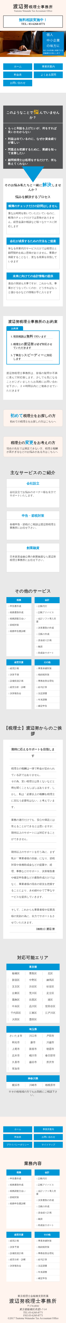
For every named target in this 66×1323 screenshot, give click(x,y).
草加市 (16, 1068)
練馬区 (50, 980)
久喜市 (16, 1062)
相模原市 (50, 1085)
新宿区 (16, 980)
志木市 (16, 1055)
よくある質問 (48, 74)
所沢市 (50, 1062)
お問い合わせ (17, 82)
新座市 (33, 1049)
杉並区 (50, 986)
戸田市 (50, 1035)
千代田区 (16, 1012)
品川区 (33, 1006)
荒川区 (33, 993)
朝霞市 (50, 1049)
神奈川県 (33, 1078)
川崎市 (33, 1085)
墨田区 (33, 1019)
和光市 (16, 1042)
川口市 (33, 1035)
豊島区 (33, 973)
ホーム (18, 66)
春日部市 (50, 1055)
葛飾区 (16, 999)
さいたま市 (15, 1035)
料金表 (18, 74)
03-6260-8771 (37, 24)
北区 (50, 973)
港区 (50, 999)
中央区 (16, 1006)
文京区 (16, 986)
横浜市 (16, 1085)
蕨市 (33, 1042)
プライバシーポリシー (18, 1144)
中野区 (33, 980)
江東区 (33, 1012)
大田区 (16, 1019)
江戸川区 (50, 1012)
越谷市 (33, 1062)
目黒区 (33, 999)
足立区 (50, 993)
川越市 (50, 1042)
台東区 (16, 993)
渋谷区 (33, 986)
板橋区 (16, 973)
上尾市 (16, 1049)
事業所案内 (48, 66)
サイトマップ (48, 1144)
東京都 (33, 966)
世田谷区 (50, 1006)
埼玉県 (33, 1029)
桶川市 (33, 1055)
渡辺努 (33, 6)
